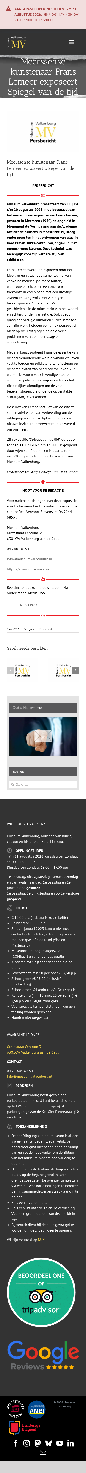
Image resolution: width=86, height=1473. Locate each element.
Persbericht (45, 629)
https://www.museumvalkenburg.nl (35, 569)
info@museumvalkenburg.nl (29, 559)
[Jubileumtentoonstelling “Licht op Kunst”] (22, 660)
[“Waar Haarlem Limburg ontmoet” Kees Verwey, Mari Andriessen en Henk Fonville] (63, 660)
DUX (41, 1239)
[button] (10, 670)
